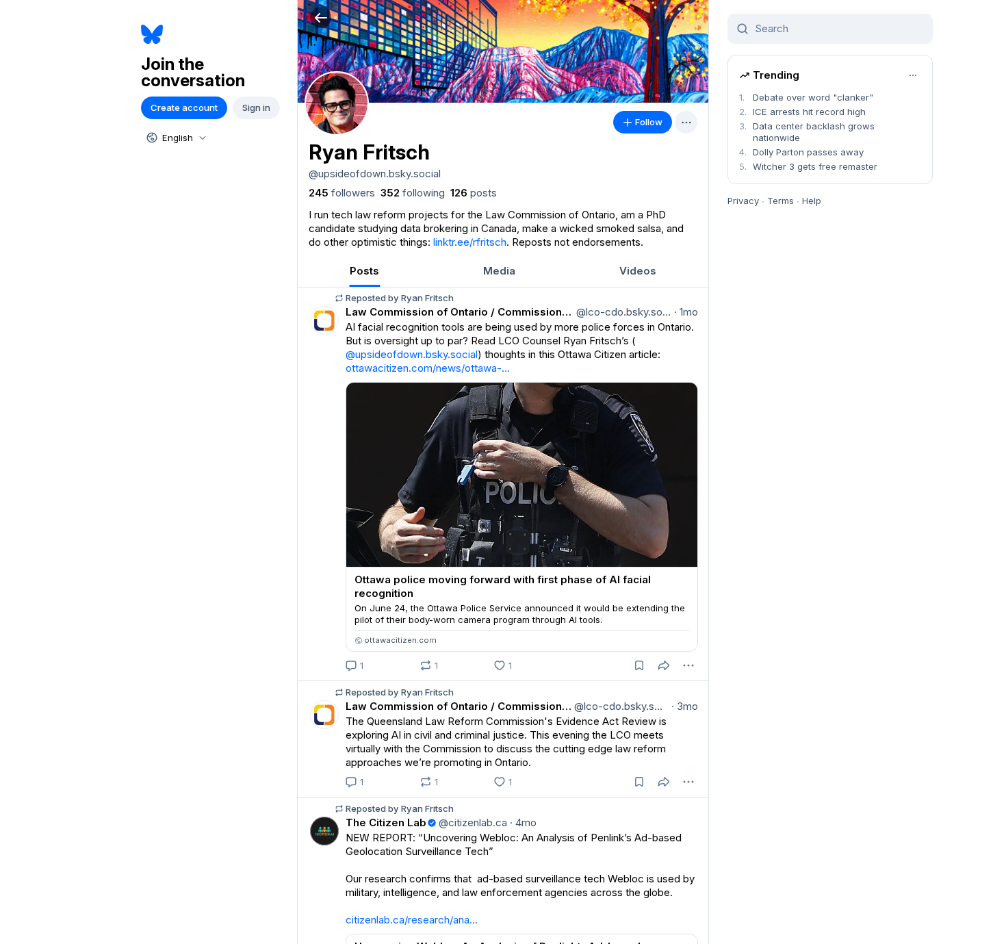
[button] (320, 17)
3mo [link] (684, 706)
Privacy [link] (743, 200)
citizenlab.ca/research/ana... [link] (412, 919)
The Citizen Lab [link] (386, 822)
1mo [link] (686, 312)
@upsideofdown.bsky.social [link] (412, 354)
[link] (342, 193)
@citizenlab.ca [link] (471, 822)
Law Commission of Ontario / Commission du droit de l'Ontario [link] (459, 312)
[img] (503, 51)
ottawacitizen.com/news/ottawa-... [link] (428, 367)
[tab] (364, 271)
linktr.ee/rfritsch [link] (469, 241)
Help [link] (811, 200)
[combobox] (175, 137)
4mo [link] (523, 822)
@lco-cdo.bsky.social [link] (622, 312)
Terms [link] (780, 200)
